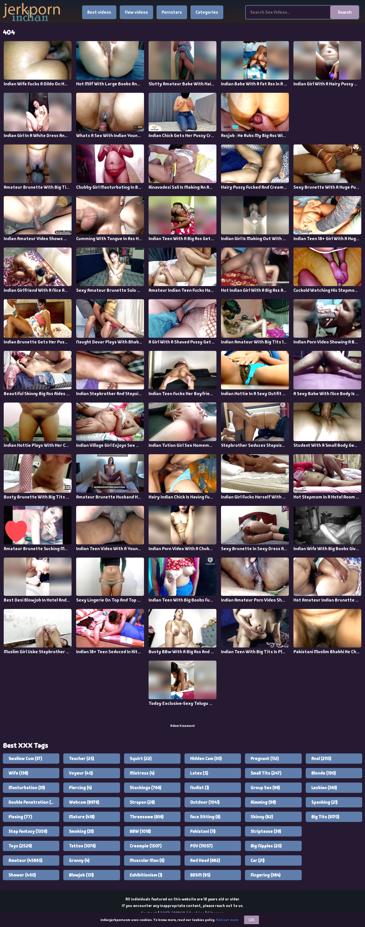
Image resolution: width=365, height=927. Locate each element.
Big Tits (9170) (325, 817)
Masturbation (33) (27, 788)
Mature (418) (82, 817)
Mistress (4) (142, 773)
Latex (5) (199, 773)
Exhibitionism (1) (146, 875)
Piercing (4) (80, 788)
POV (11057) (201, 846)
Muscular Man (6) (147, 860)
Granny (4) (79, 860)
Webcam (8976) (84, 802)
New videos (136, 12)
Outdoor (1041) (205, 802)
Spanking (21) (324, 802)
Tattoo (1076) (82, 846)
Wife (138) (18, 773)
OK (251, 920)
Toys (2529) (20, 846)
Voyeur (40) (81, 773)
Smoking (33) (81, 831)
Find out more (227, 920)
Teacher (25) (81, 758)
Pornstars (172, 12)
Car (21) (258, 860)
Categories (207, 12)
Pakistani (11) (203, 831)
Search (345, 12)
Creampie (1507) (146, 846)
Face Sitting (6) (205, 817)
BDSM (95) (200, 875)
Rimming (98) (263, 802)
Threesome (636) (147, 817)
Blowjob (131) (81, 875)
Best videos (99, 12)
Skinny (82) (262, 817)
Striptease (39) (266, 831)
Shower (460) (22, 875)
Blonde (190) (323, 773)
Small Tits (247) (266, 773)
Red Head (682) (205, 860)
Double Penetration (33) (32, 802)
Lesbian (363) (324, 788)
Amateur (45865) (25, 860)
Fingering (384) (266, 875)
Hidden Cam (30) (206, 758)
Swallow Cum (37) (25, 758)
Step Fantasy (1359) (28, 831)
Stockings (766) (145, 788)
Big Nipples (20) (266, 846)
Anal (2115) (321, 758)
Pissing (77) (20, 817)
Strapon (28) (142, 802)
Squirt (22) (141, 758)
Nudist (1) (199, 788)
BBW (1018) (140, 831)
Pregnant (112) (265, 758)
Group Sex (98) (265, 788)
